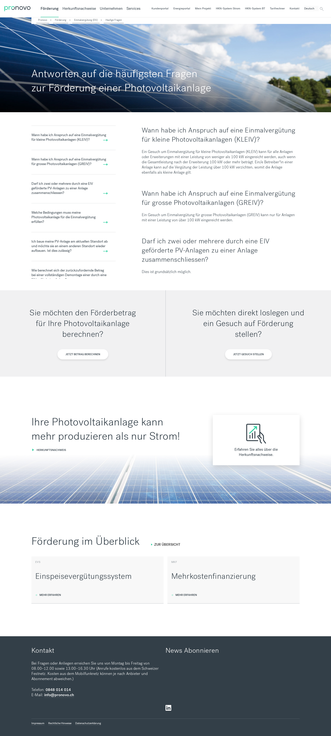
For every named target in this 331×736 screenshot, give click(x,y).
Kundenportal (160, 8)
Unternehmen (111, 8)
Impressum (37, 723)
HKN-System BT (255, 8)
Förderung (50, 8)
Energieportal (181, 8)
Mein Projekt (203, 8)
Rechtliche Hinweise (59, 723)
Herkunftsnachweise (79, 8)
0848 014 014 (58, 689)
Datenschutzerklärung (88, 723)
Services (133, 8)
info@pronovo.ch (59, 695)
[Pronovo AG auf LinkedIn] (168, 708)
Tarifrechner (277, 8)
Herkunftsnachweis (51, 450)
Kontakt (294, 8)
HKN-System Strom (228, 8)
